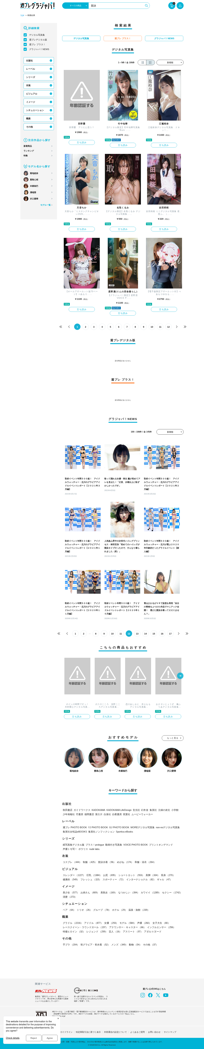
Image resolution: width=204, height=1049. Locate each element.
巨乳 (94, 875)
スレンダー (74, 875)
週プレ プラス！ (37, 44)
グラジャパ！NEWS (39, 49)
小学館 (174, 810)
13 (137, 633)
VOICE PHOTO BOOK (135, 844)
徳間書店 (89, 814)
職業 (28, 118)
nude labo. (94, 849)
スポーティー (114, 879)
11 (160, 327)
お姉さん (89, 892)
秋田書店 (67, 810)
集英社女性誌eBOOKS (75, 831)
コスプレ (72, 862)
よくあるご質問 (137, 1032)
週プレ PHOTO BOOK (75, 827)
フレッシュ (90, 879)
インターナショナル (141, 879)
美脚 (153, 875)
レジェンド (97, 931)
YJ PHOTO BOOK (98, 827)
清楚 (70, 896)
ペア (69, 909)
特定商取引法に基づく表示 (88, 1032)
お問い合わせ (154, 1032)
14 (145, 633)
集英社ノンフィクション (101, 831)
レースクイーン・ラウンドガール (85, 927)
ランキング (29, 151)
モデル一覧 (45, 205)
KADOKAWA (98, 810)
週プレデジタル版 (38, 39)
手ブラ (71, 944)
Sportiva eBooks (124, 831)
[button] (180, 676)
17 (170, 633)
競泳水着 (107, 862)
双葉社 (126, 814)
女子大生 (161, 923)
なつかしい (128, 892)
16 (162, 633)
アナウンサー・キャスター (127, 927)
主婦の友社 (164, 810)
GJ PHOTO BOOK (119, 827)
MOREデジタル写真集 (143, 827)
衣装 (28, 85)
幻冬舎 (144, 810)
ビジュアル (31, 93)
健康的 (71, 879)
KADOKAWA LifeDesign (118, 810)
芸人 (115, 931)
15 (154, 633)
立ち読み (82, 142)
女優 (111, 923)
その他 (29, 127)
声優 (144, 923)
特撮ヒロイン (74, 931)
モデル (128, 923)
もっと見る (172, 738)
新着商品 (28, 146)
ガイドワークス (82, 810)
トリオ (84, 909)
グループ (102, 909)
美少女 (71, 892)
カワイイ (151, 892)
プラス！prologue (95, 844)
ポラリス (83, 849)
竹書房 (79, 814)
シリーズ (30, 77)
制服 (90, 862)
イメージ (30, 102)
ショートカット (131, 875)
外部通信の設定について (115, 1032)
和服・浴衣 (145, 862)
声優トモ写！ (70, 849)
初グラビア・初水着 (95, 944)
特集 (26, 155)
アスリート (133, 931)
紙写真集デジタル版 (73, 844)
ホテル (119, 909)
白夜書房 (117, 814)
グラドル (73, 923)
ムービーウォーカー (142, 814)
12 (168, 327)
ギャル (164, 879)
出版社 (29, 60)
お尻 (110, 875)
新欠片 (98, 814)
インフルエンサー (161, 927)
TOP (22, 16)
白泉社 (107, 814)
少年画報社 (69, 814)
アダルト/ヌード (152, 931)
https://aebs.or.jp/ (58, 1016)
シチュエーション (35, 110)
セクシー (172, 892)
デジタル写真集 (37, 35)
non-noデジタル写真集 (168, 827)
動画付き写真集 (113, 844)
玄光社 (136, 810)
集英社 (153, 810)
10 (152, 327)
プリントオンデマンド (161, 844)
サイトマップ (170, 1032)
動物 (135, 944)
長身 (168, 875)
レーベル (30, 69)
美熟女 (109, 892)
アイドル (93, 923)
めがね (125, 862)
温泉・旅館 (139, 909)
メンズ (119, 944)
